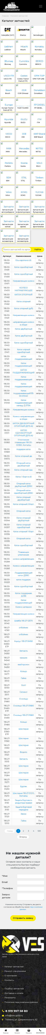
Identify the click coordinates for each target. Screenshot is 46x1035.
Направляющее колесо (23, 281)
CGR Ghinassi (23, 93)
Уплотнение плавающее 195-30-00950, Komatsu (23, 442)
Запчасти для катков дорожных (7, 225)
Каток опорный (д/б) (23, 308)
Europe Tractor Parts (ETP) (8, 109)
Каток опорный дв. (23, 456)
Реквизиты (10, 997)
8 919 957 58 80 (16, 1011)
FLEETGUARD (23, 108)
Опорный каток (23, 511)
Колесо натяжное (23, 607)
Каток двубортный (23, 329)
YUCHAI (38, 195)
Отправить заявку (23, 918)
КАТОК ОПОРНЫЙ (23, 294)
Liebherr (7, 50)
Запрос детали (6, 896)
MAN (8, 152)
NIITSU (38, 152)
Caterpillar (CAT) (7, 35)
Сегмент (23, 692)
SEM (7, 181)
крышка (23, 658)
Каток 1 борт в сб (24, 477)
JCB (23, 137)
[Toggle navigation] (40, 6)
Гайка (23, 678)
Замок (23, 814)
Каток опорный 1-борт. (23, 531)
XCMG (23, 195)
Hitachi (23, 50)
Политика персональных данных (21, 1002)
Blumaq (8, 64)
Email (5, 882)
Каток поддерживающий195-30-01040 (23, 393)
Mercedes (23, 152)
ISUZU (23, 122)
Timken (38, 181)
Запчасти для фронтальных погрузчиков (38, 225)
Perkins (8, 166)
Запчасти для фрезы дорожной (23, 225)
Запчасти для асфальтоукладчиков (23, 211)
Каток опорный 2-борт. (23, 504)
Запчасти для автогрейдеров (8, 211)
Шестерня (23, 729)
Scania (23, 166)
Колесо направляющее (23, 566)
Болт (23, 685)
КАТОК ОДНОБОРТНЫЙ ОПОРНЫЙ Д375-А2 (23, 433)
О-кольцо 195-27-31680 (23, 706)
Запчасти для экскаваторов (7, 240)
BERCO (38, 64)
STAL (23, 181)
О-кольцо (23, 699)
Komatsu (38, 50)
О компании (10, 975)
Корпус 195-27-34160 (23, 641)
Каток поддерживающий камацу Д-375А (23, 403)
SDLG (38, 166)
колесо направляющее (23, 559)
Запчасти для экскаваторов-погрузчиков (23, 240)
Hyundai (7, 122)
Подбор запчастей (14, 988)
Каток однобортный (23, 267)
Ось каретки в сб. (23, 260)
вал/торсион (23, 664)
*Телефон (7, 888)
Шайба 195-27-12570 (23, 621)
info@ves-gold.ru (14, 1015)
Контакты (9, 980)
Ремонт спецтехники (15, 971)
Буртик (23, 786)
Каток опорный (23, 301)
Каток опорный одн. (23, 470)
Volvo (7, 195)
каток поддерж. (23, 580)
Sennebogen (38, 35)
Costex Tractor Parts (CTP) (23, 80)
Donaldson (38, 93)
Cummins (23, 64)
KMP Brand (38, 137)
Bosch (7, 93)
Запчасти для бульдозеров (38, 211)
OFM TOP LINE (38, 79)
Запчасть (23, 651)
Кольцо (23, 671)
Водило (23, 752)
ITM (38, 122)
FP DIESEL (38, 108)
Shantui (23, 35)
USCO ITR (8, 79)
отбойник (23, 627)
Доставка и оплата (13, 993)
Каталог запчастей (13, 966)
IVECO (7, 137)
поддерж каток (23, 449)
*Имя (4, 876)
